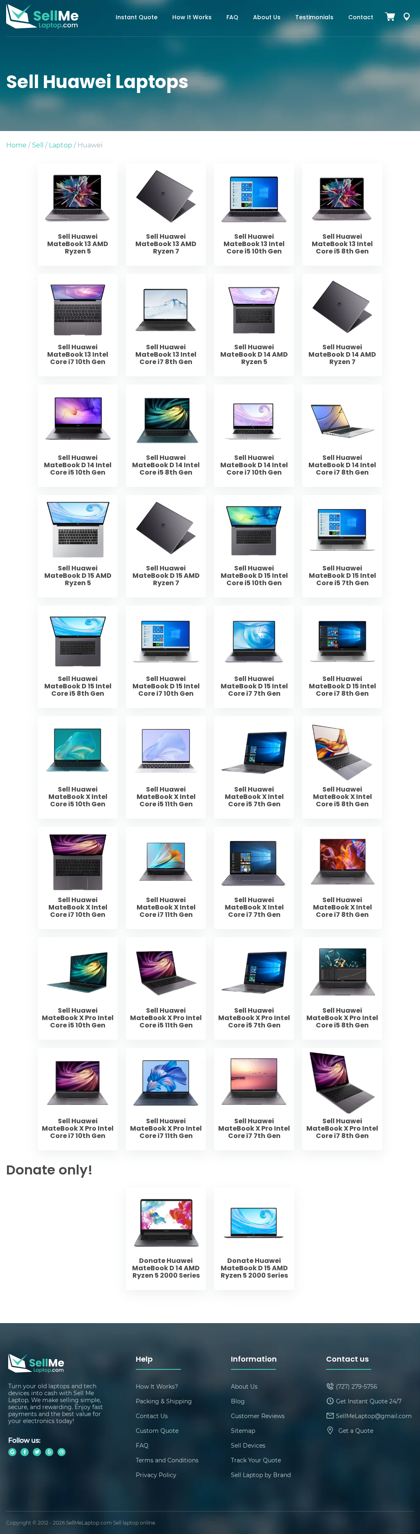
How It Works (192, 18)
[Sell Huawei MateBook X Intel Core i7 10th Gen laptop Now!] (78, 878)
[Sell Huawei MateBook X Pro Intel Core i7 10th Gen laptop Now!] (78, 1099)
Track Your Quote (256, 1460)
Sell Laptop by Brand (261, 1475)
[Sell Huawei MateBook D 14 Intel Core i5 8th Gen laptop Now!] (166, 436)
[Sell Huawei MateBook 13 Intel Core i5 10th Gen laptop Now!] (254, 214)
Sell (37, 144)
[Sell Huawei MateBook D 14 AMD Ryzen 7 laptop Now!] (342, 325)
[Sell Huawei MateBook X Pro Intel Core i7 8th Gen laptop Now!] (342, 1099)
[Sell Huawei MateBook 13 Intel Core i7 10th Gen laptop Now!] (78, 325)
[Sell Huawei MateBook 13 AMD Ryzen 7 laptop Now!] (166, 214)
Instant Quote (137, 18)
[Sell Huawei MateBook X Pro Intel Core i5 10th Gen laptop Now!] (78, 988)
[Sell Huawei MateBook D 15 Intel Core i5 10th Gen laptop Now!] (254, 546)
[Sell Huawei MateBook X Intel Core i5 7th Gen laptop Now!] (254, 767)
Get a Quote (355, 1430)
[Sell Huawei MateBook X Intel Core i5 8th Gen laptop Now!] (342, 767)
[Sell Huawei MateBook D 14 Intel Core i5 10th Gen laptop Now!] (78, 436)
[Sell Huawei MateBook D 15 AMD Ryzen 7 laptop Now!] (166, 546)
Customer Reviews (258, 1416)
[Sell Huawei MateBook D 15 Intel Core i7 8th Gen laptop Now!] (342, 657)
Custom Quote (157, 1430)
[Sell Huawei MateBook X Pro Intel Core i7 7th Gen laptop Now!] (254, 1099)
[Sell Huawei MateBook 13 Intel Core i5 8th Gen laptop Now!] (342, 214)
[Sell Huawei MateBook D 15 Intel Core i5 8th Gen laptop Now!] (78, 657)
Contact (360, 18)
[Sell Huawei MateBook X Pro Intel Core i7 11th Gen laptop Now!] (166, 1099)
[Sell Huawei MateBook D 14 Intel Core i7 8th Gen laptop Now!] (342, 436)
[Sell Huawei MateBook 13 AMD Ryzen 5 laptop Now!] (78, 214)
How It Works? (157, 1386)
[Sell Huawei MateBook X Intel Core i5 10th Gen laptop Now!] (78, 767)
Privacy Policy (156, 1475)
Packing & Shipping (164, 1401)
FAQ (232, 18)
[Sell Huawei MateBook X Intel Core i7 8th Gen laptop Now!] (342, 878)
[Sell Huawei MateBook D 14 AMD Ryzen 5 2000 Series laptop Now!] (166, 1239)
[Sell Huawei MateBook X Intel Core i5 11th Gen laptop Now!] (166, 767)
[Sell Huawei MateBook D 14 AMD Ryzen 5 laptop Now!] (254, 325)
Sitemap (243, 1430)
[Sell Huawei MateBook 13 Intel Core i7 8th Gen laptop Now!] (166, 325)
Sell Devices (248, 1445)
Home (16, 144)
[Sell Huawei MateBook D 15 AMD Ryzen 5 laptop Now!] (78, 546)
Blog (238, 1401)
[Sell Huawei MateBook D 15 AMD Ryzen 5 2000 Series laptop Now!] (254, 1239)
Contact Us (152, 1416)
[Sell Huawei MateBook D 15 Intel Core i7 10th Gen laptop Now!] (166, 657)
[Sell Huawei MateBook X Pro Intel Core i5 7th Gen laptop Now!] (254, 988)
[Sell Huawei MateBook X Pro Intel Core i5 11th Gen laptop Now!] (166, 988)
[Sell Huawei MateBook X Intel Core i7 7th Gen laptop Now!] (254, 878)
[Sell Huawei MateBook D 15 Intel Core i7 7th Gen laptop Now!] (254, 657)
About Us (267, 18)
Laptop (60, 144)
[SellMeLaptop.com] (42, 26)
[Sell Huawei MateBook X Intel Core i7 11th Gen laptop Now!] (166, 878)
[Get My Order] (406, 18)
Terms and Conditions (167, 1460)
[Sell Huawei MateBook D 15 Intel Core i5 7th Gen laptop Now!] (342, 546)
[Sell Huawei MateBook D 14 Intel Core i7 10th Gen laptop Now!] (254, 436)
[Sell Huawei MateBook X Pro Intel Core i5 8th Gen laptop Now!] (342, 988)
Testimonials (314, 18)
